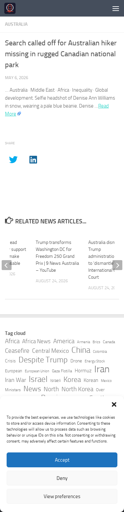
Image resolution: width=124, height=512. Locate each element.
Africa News (36, 341)
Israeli (55, 380)
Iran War (15, 380)
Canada (109, 342)
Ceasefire (17, 350)
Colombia (100, 351)
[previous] (7, 265)
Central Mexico (50, 350)
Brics (96, 342)
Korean (91, 380)
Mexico (106, 381)
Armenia (83, 342)
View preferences (62, 496)
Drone (76, 361)
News (32, 389)
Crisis (10, 361)
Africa (12, 341)
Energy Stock (95, 361)
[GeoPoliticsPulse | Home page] (11, 8)
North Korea (77, 389)
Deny (62, 478)
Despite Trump (43, 360)
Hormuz (83, 371)
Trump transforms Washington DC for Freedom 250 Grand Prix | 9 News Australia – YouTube (57, 256)
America (63, 341)
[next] (117, 265)
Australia (16, 24)
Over (100, 389)
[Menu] (115, 8)
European (13, 370)
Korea (72, 380)
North (51, 389)
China (80, 350)
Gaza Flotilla (62, 371)
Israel (38, 379)
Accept (62, 460)
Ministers (13, 390)
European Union (37, 371)
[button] (114, 404)
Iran (101, 369)
